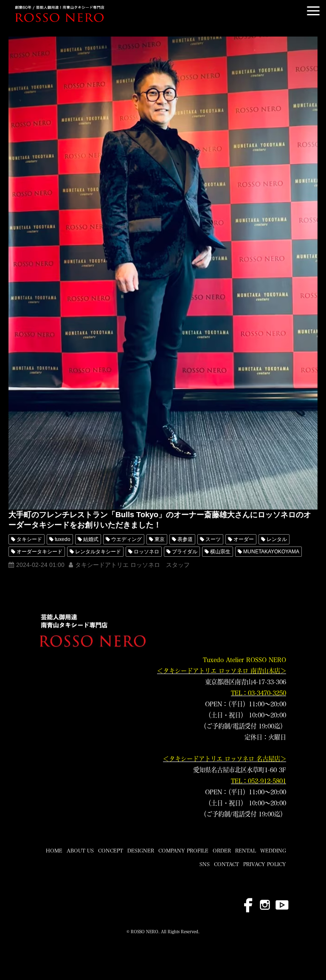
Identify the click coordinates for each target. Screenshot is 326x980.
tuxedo (62, 539)
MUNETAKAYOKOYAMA (271, 552)
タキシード (29, 539)
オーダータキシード (39, 552)
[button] (313, 11)
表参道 (185, 539)
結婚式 (90, 539)
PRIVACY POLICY (264, 864)
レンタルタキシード (98, 552)
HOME (54, 850)
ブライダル (184, 552)
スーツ (213, 539)
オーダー (243, 539)
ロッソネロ (146, 552)
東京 (160, 539)
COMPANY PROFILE (183, 850)
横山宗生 (220, 552)
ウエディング (126, 539)
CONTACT (226, 864)
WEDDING (273, 850)
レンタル (277, 539)
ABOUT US (80, 850)
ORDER (222, 850)
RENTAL (245, 850)
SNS (205, 864)
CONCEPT (110, 850)
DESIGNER (140, 850)
